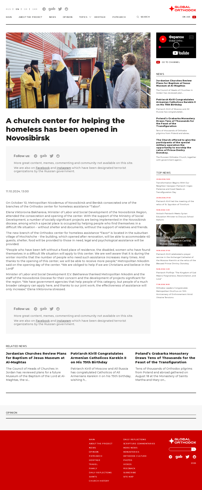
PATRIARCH (95, 456)
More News (130, 447)
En (17, 9)
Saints (93, 476)
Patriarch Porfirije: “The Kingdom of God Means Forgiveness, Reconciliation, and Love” (176, 275)
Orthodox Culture (135, 456)
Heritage (100, 17)
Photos (127, 460)
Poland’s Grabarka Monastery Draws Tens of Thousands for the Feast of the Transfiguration (175, 122)
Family (93, 468)
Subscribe (129, 472)
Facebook (43, 168)
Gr (25, 9)
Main (9, 17)
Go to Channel (171, 62)
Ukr (34, 9)
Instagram (64, 168)
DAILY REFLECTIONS (100, 472)
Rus (8, 9)
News (52, 17)
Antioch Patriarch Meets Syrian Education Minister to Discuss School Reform (175, 216)
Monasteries (131, 452)
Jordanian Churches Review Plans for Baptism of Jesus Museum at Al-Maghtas (174, 83)
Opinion (68, 17)
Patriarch (119, 17)
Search (145, 17)
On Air (186, 17)
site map (128, 476)
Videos (127, 464)
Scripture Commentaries (139, 443)
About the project (30, 17)
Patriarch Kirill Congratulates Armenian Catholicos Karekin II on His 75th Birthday (176, 102)
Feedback (129, 468)
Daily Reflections (134, 439)
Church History (99, 481)
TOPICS (83, 17)
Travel (93, 464)
